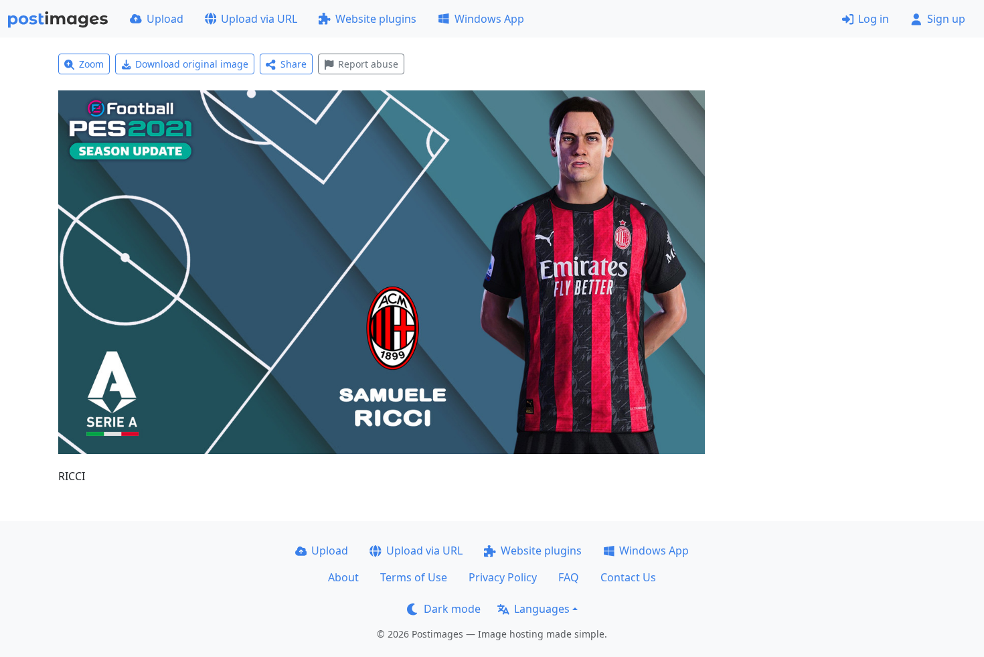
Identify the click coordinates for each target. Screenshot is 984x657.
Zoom (91, 64)
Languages (542, 608)
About (343, 577)
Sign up (946, 18)
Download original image (191, 64)
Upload (165, 18)
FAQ (568, 577)
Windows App (489, 18)
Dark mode (452, 608)
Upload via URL (259, 18)
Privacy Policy (503, 577)
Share (293, 64)
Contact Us (628, 577)
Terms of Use (413, 577)
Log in (873, 18)
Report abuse (368, 64)
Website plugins (375, 18)
